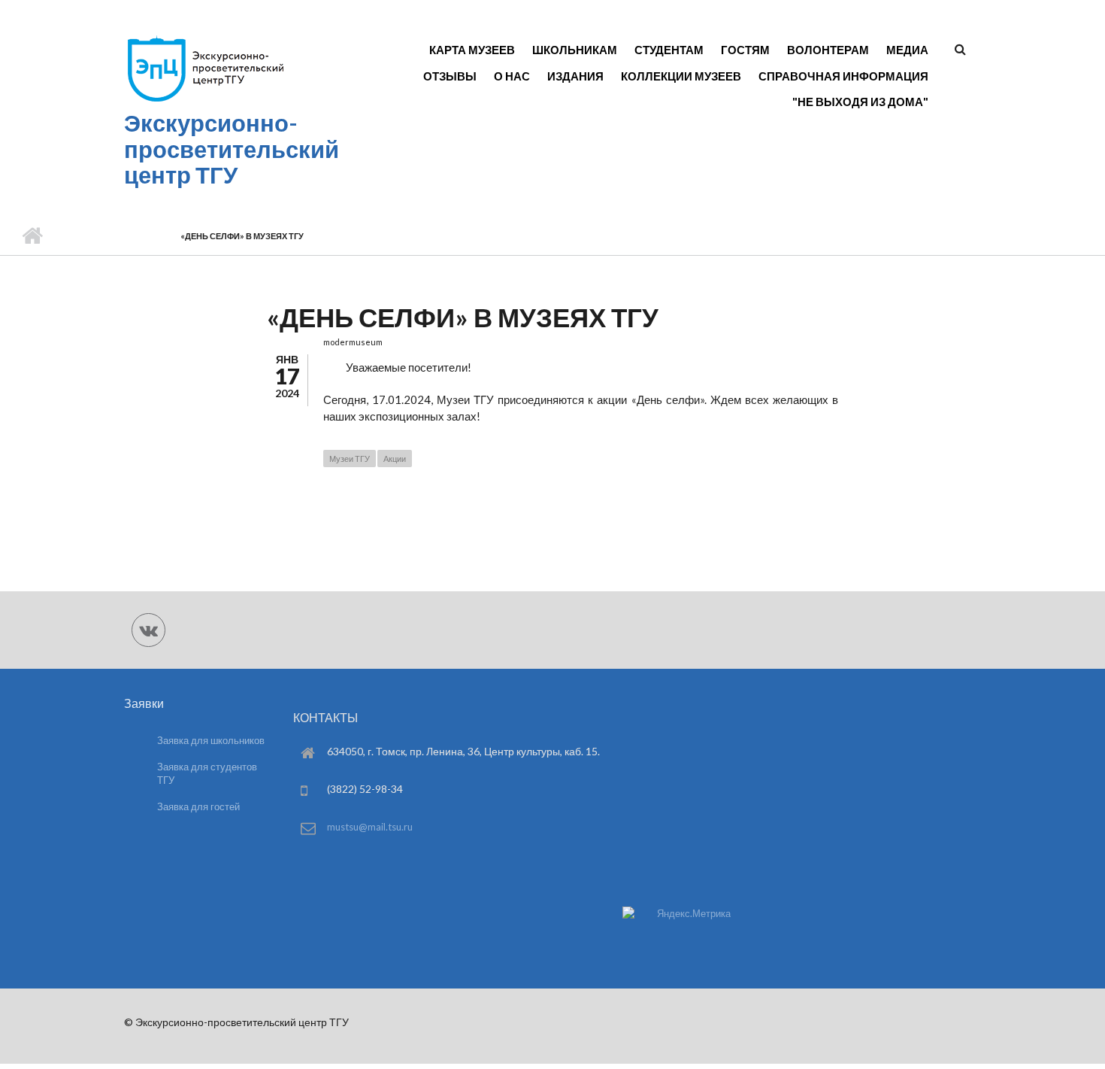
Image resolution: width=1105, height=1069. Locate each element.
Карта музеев (472, 49)
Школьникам (574, 49)
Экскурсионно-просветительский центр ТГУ (231, 149)
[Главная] (205, 101)
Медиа (907, 49)
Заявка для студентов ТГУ (207, 774)
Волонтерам (828, 49)
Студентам (669, 49)
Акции (394, 458)
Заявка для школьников (211, 740)
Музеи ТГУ (349, 458)
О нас (512, 76)
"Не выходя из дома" (860, 101)
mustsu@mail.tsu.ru (370, 827)
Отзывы (450, 76)
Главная (32, 236)
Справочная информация (843, 76)
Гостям (745, 49)
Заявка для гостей (198, 806)
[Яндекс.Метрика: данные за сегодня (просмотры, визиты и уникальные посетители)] (676, 914)
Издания (575, 76)
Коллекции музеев (681, 76)
